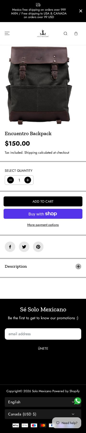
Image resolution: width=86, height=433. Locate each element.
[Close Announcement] (80, 11)
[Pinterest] (38, 247)
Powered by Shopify (66, 391)
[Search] (65, 33)
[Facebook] (10, 247)
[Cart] (76, 33)
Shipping (30, 152)
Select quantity (18, 170)
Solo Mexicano (41, 391)
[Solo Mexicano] (43, 33)
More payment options (43, 224)
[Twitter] (24, 247)
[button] (6, 33)
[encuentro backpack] (38, 85)
